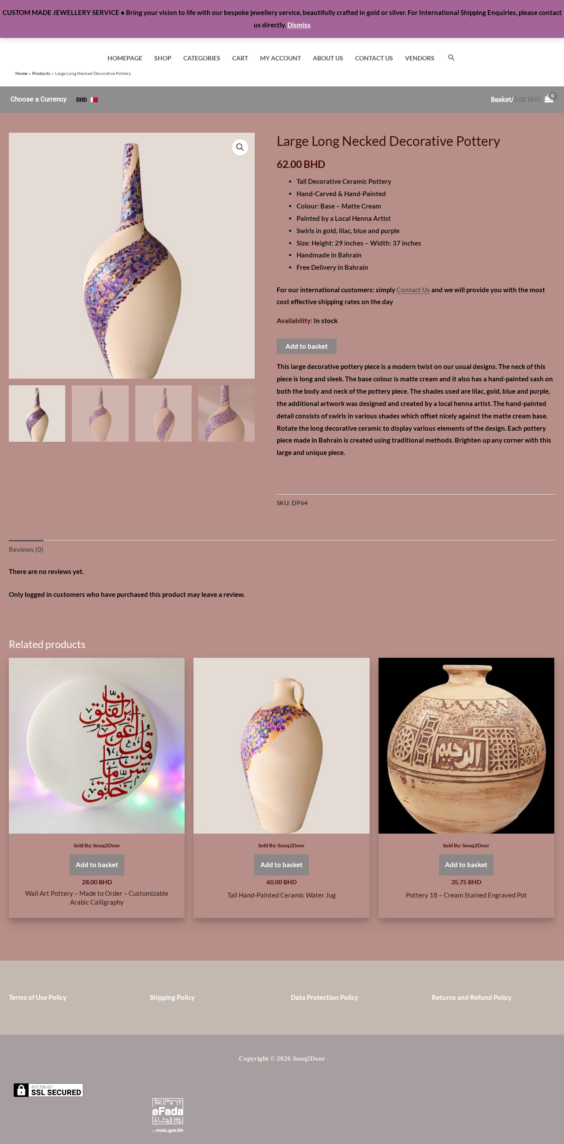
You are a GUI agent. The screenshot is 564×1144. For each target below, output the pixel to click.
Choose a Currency (39, 99)
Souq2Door (106, 845)
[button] (451, 58)
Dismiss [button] (299, 25)
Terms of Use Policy (38, 997)
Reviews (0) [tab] (26, 549)
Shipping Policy (172, 997)
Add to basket (307, 346)
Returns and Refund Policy (472, 997)
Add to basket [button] (97, 864)
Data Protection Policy (324, 997)
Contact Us (413, 290)
